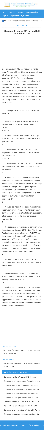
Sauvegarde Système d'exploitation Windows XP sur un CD (21, 365)
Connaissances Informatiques (16, 21)
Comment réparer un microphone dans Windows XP (24, 385)
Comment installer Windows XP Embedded (20, 377)
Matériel (12, 12)
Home (4, 12)
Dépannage (14, 16)
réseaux (20, 12)
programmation (32, 12)
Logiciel (5, 16)
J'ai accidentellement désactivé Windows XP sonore (24, 406)
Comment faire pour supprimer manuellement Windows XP (21, 351)
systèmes (25, 16)
